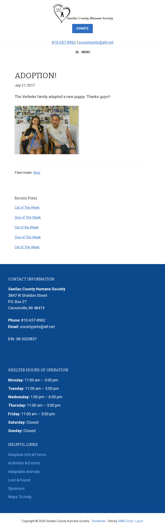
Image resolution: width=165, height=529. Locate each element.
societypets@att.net (96, 42)
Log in (139, 521)
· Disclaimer (98, 521)
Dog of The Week (28, 217)
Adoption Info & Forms (27, 454)
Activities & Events (24, 463)
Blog (36, 173)
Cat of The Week (27, 207)
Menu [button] (85, 52)
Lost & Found (19, 480)
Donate (82, 28)
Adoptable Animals (24, 471)
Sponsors (16, 488)
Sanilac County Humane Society (82, 13)
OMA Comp (125, 521)
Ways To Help (20, 497)
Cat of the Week (27, 227)
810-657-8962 (64, 42)
